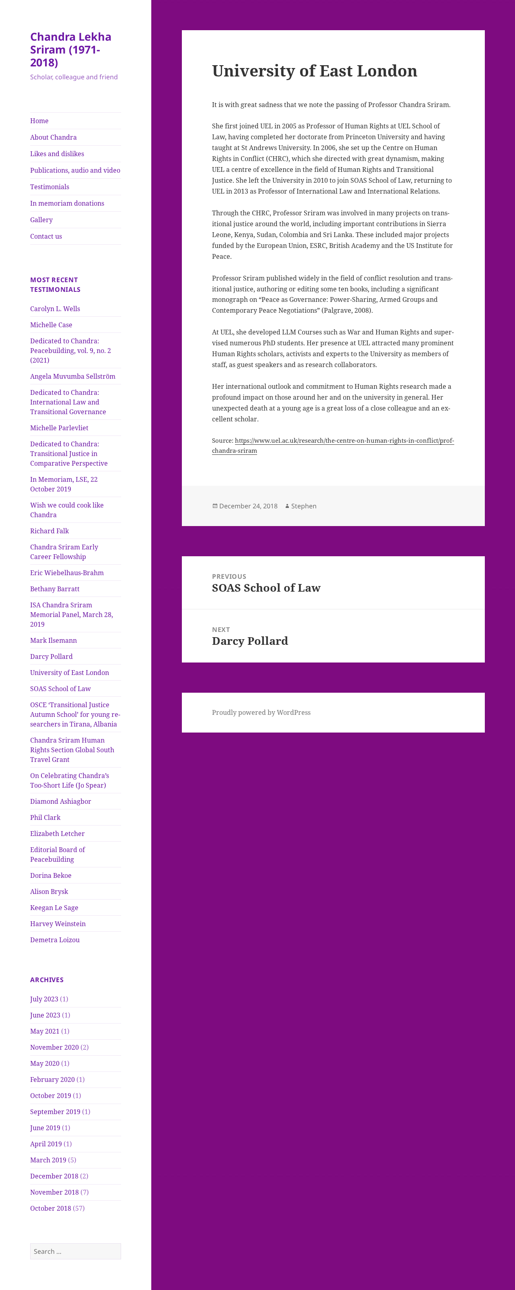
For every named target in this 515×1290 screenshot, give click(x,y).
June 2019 (45, 1127)
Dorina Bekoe (51, 875)
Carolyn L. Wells (55, 308)
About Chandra (53, 137)
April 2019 (46, 1143)
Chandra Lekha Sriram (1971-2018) (70, 49)
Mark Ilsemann (53, 640)
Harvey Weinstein (58, 923)
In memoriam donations (67, 203)
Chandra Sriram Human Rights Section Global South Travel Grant (72, 750)
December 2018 (54, 1176)
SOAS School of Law (60, 688)
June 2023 (45, 1015)
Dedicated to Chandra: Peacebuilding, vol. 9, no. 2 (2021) (70, 350)
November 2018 (54, 1192)
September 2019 (55, 1111)
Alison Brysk (49, 891)
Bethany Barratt (55, 588)
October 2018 (50, 1208)
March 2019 (48, 1160)
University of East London (69, 672)
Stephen (304, 506)
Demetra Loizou (55, 939)
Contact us (46, 236)
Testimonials (49, 186)
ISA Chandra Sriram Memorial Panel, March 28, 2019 (71, 615)
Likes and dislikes (57, 153)
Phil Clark (45, 817)
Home (39, 120)
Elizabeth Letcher (57, 833)
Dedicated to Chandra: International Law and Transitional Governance (68, 402)
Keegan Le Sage (54, 907)
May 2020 (45, 1063)
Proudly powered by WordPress (261, 712)
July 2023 (44, 999)
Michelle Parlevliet (59, 427)
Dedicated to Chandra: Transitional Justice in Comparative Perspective (69, 454)
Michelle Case (51, 324)
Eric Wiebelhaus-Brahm (67, 572)
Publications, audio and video (75, 170)
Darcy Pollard (51, 656)
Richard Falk (49, 530)
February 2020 (52, 1079)
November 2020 (54, 1047)
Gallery (41, 219)
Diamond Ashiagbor (60, 801)
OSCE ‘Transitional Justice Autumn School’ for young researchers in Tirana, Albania (75, 714)
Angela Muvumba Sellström (72, 376)
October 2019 (50, 1095)
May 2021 (45, 1031)
